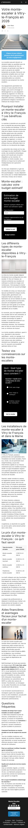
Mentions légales (19, 824)
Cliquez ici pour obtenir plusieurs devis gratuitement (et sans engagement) (14, 55)
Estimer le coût (10, 229)
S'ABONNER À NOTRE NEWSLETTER (14, 814)
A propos (8, 820)
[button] (21, 2)
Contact (13, 822)
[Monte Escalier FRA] (6, 2)
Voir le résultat (10, 414)
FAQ (13, 820)
